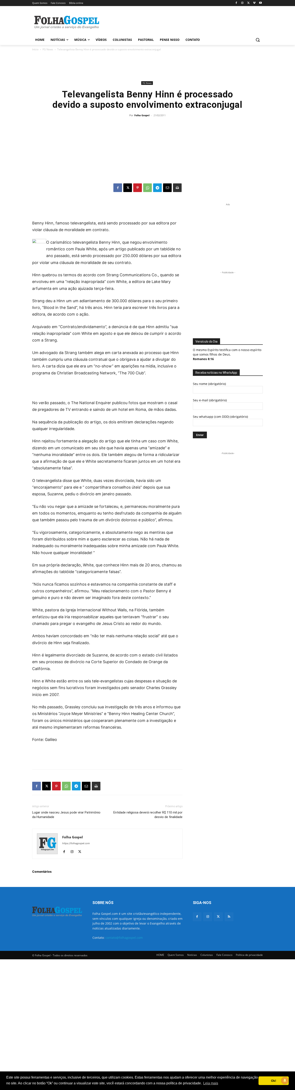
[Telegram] (157, 187)
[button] (257, 40)
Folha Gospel (141, 115)
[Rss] (229, 916)
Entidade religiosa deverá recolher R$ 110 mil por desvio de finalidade (147, 814)
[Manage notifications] (284, 1080)
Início (35, 49)
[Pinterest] (137, 187)
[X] (248, 3)
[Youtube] (260, 3)
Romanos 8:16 (203, 359)
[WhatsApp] (147, 187)
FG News (48, 49)
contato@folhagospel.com (124, 938)
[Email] (167, 187)
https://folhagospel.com (76, 843)
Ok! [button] (273, 1080)
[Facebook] (236, 3)
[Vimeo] (254, 3)
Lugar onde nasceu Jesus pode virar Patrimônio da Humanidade (66, 814)
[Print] (177, 187)
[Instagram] (242, 3)
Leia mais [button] (210, 1083)
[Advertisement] (180, 22)
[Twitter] (218, 916)
